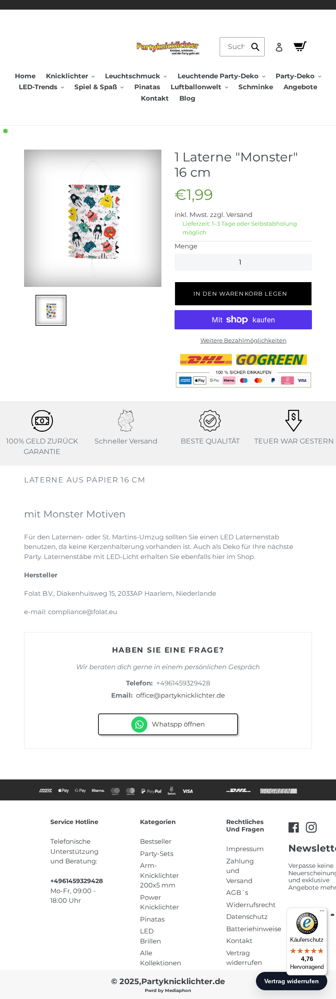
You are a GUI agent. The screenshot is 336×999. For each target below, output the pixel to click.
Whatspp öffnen (178, 724)
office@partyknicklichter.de (180, 695)
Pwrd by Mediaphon (168, 990)
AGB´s (237, 892)
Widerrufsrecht (251, 905)
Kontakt (239, 940)
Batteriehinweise (253, 929)
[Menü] (322, 913)
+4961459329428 (183, 683)
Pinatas (152, 919)
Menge (186, 246)
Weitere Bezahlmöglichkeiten (243, 340)
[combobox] (242, 46)
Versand (239, 214)
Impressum (245, 849)
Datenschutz (247, 916)
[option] (92, 218)
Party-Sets (156, 853)
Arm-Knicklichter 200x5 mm (159, 875)
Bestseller (156, 841)
